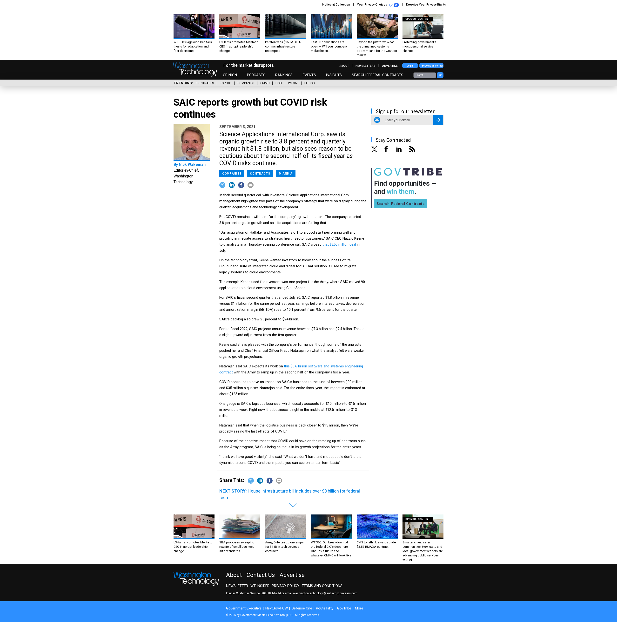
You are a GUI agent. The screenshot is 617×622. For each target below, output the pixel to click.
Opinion (230, 75)
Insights (334, 75)
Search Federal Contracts (377, 75)
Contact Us (261, 575)
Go (440, 75)
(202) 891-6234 (271, 593)
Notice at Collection (336, 4)
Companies (245, 83)
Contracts (205, 83)
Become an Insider (432, 65)
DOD (278, 83)
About (344, 66)
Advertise (390, 66)
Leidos (309, 83)
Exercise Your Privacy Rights (426, 4)
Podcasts (256, 75)
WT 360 (293, 83)
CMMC (264, 83)
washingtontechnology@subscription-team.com (325, 593)
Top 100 (225, 83)
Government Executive (244, 608)
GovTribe (344, 608)
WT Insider (259, 586)
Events (309, 75)
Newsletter (237, 586)
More (359, 608)
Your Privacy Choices (372, 4)
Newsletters (365, 66)
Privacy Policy (285, 586)
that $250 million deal (339, 244)
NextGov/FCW (276, 608)
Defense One (302, 608)
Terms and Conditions (322, 586)
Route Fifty (324, 608)
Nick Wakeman (192, 164)
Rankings (284, 75)
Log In (410, 65)
